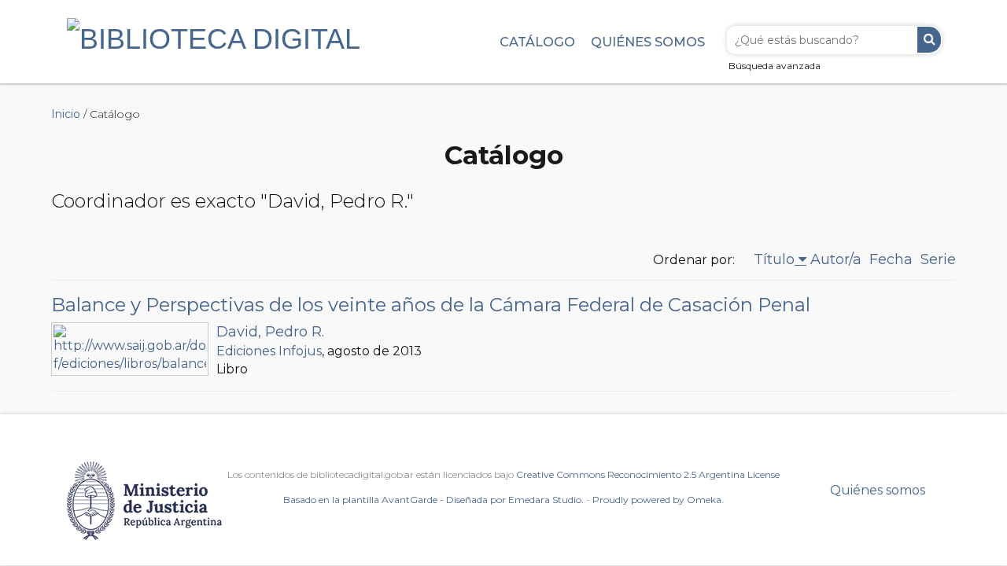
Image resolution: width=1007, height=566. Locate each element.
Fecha (891, 259)
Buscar (929, 40)
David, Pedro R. (270, 331)
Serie (938, 259)
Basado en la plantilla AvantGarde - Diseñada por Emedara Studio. (433, 499)
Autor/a (835, 259)
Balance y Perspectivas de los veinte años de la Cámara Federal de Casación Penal (430, 304)
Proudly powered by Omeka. (658, 499)
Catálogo (537, 42)
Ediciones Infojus (269, 351)
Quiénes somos (648, 42)
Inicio (65, 114)
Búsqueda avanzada (775, 66)
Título (774, 259)
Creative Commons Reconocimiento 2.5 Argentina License (648, 474)
